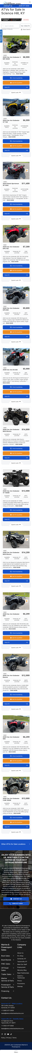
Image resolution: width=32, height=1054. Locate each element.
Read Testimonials (23, 973)
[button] (30, 2)
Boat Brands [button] (6, 960)
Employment (21, 967)
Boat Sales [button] (5, 956)
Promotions (21, 983)
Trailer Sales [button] (6, 974)
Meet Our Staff (22, 964)
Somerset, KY (21, 959)
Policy (3, 1038)
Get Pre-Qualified (17, 82)
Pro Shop (20, 956)
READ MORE (19, 74)
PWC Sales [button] (5, 964)
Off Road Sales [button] (4, 969)
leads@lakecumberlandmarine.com (12, 1013)
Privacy (8, 1038)
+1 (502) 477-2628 (7, 1026)
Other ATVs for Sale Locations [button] (13, 844)
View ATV (7, 87)
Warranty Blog (21, 970)
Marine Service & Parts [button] (7, 979)
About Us (20, 953)
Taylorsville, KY (22, 961)
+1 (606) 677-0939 (7, 1010)
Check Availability (17, 78)
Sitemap (20, 986)
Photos (19, 981)
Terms (14, 1038)
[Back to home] (11, 3)
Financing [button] (5, 991)
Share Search (26, 29)
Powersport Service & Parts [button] (7, 986)
